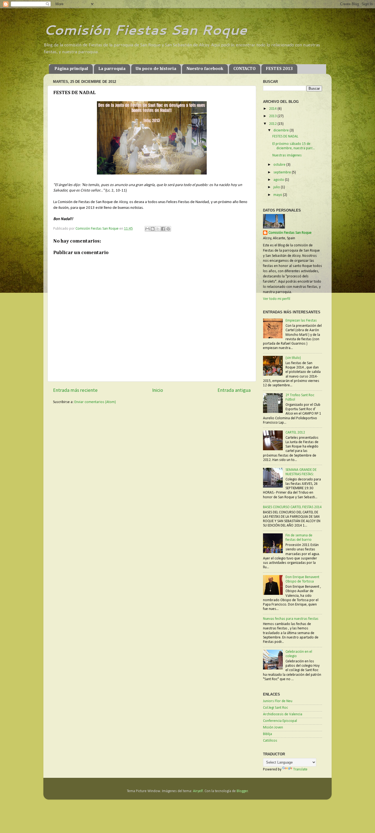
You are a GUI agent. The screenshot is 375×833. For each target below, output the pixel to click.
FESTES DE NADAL (285, 136)
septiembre (282, 172)
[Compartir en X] (158, 229)
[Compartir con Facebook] (163, 229)
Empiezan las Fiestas (301, 320)
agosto (279, 180)
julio (277, 187)
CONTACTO (244, 69)
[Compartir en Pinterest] (168, 229)
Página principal (71, 69)
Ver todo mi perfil (276, 299)
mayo (278, 195)
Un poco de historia (156, 69)
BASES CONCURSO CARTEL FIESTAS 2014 (292, 507)
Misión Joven (273, 727)
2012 (273, 124)
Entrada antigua (234, 390)
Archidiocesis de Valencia (282, 714)
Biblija (267, 734)
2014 (273, 109)
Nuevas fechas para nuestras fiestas (290, 619)
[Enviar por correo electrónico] (147, 229)
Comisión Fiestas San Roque (145, 29)
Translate (300, 769)
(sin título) (293, 358)
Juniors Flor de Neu (277, 701)
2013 (273, 116)
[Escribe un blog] (152, 229)
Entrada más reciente (75, 390)
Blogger (242, 791)
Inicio (157, 390)
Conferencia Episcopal (280, 721)
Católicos (270, 740)
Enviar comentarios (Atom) (95, 402)
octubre (279, 165)
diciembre (281, 130)
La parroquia (111, 69)
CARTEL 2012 (295, 432)
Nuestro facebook (204, 69)
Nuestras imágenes (287, 155)
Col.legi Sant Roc (275, 708)
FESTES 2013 (279, 69)
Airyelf (198, 791)
